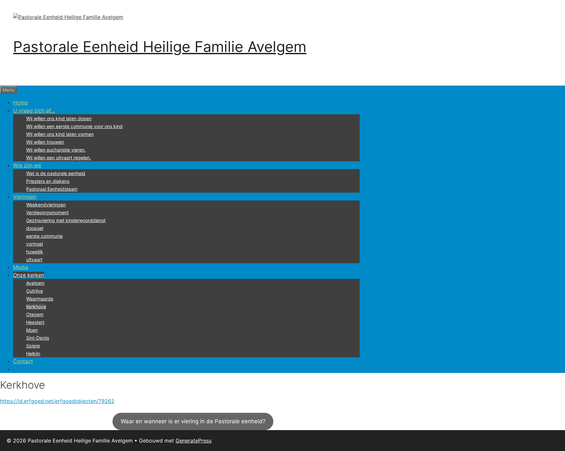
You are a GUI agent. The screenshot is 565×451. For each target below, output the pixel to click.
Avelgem (35, 283)
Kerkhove (36, 306)
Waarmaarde (39, 298)
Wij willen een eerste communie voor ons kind (74, 126)
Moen (32, 330)
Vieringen (24, 196)
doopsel (34, 228)
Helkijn (33, 353)
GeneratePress (194, 440)
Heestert (35, 322)
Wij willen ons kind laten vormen (60, 134)
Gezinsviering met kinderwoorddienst (66, 220)
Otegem (34, 314)
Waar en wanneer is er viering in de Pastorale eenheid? (193, 421)
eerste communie (44, 236)
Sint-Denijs (37, 338)
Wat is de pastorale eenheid (55, 173)
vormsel (34, 244)
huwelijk (34, 251)
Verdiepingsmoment (47, 212)
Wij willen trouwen (45, 142)
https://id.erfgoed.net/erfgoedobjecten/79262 (57, 401)
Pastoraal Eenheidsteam (51, 189)
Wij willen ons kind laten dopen (59, 118)
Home (20, 102)
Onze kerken (28, 275)
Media (20, 267)
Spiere (33, 345)
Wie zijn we (27, 165)
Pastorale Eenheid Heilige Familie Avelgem (159, 47)
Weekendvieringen (46, 204)
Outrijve (34, 291)
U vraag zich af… (34, 110)
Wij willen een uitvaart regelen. (58, 157)
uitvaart (34, 259)
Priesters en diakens (47, 181)
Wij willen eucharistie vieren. (56, 150)
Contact (23, 361)
